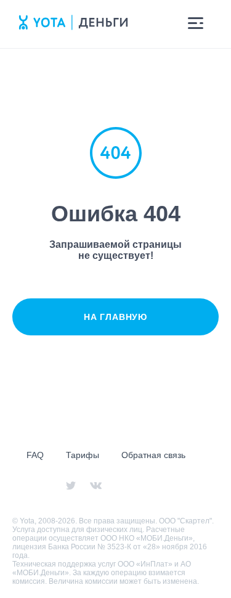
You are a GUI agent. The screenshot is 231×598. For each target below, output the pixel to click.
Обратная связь (153, 455)
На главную (115, 317)
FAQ (35, 455)
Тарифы (82, 455)
